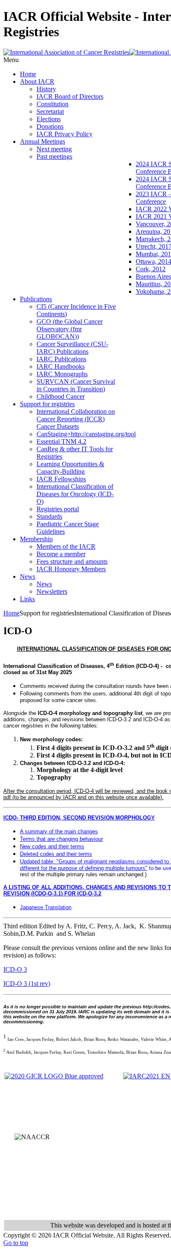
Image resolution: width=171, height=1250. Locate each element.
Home (11, 613)
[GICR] (54, 1076)
